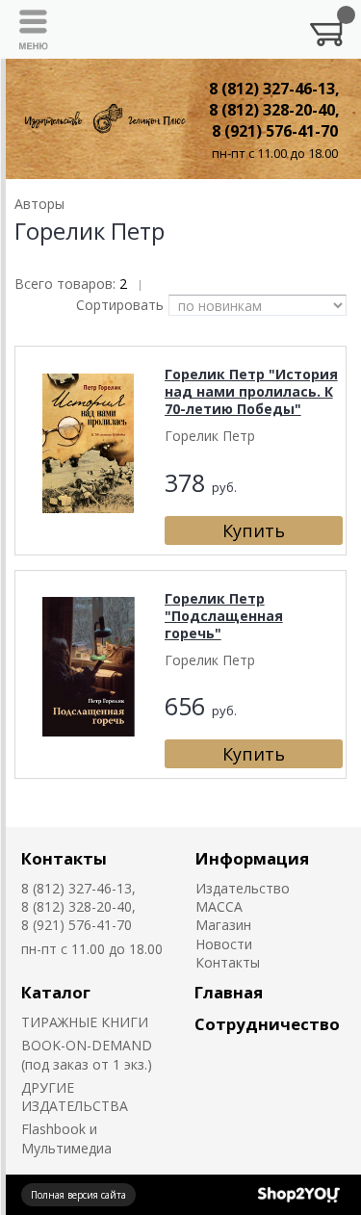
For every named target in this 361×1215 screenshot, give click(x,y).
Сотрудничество (267, 1024)
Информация (252, 858)
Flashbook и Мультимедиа (66, 1138)
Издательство (242, 888)
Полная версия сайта (78, 1195)
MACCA (219, 906)
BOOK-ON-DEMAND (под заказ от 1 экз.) (86, 1054)
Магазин (223, 925)
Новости (223, 944)
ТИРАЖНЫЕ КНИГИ (84, 1022)
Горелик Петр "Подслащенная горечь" (224, 615)
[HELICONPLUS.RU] (104, 119)
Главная (228, 992)
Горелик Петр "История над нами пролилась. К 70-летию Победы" (251, 391)
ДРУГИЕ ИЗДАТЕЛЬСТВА (74, 1096)
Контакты (64, 858)
